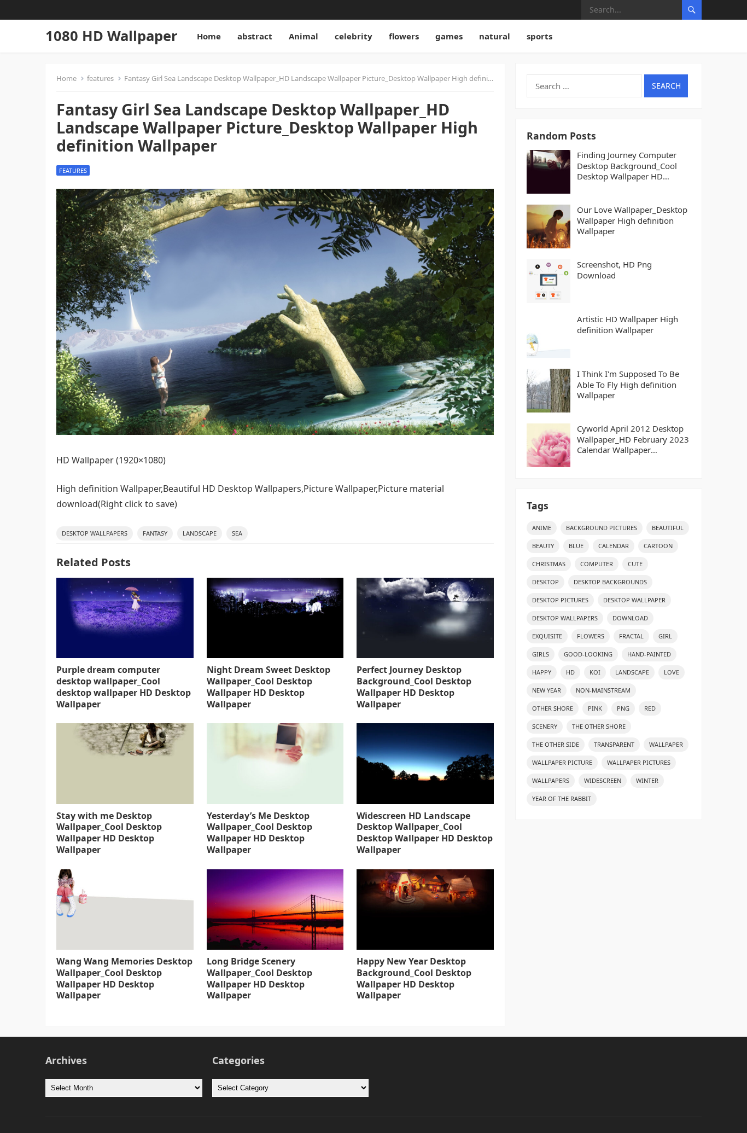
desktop (545, 582)
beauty (543, 546)
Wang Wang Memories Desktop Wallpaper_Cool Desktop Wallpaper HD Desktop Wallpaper (124, 978)
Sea (237, 533)
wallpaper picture (562, 762)
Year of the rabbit (561, 798)
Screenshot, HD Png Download (614, 270)
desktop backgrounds (610, 582)
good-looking (588, 654)
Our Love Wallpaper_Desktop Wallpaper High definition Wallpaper (632, 220)
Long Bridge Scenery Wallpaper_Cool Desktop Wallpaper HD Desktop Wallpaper (259, 978)
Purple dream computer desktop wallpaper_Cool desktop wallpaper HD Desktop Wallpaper (123, 687)
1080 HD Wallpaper (111, 35)
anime (541, 528)
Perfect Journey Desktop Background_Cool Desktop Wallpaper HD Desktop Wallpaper (414, 687)
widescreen (602, 780)
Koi (595, 672)
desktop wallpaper (634, 600)
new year (546, 690)
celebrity (353, 36)
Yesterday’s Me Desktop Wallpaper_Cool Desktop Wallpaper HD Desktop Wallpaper (259, 833)
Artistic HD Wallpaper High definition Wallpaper (627, 324)
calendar (613, 546)
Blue (576, 546)
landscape (200, 533)
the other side (555, 744)
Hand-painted (649, 654)
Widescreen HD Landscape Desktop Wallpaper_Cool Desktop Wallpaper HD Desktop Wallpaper (425, 833)
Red (650, 708)
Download (630, 618)
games (449, 36)
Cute (635, 564)
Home (209, 36)
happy (541, 672)
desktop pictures (560, 600)
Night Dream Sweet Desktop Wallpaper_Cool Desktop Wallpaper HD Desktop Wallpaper (268, 687)
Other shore (552, 708)
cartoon (658, 546)
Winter (647, 780)
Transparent (614, 744)
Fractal (631, 636)
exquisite (547, 636)
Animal (303, 36)
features (100, 78)
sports (539, 36)
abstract (254, 36)
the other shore (599, 726)
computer (596, 564)
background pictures (601, 528)
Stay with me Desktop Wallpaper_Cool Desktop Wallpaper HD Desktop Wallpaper (109, 833)
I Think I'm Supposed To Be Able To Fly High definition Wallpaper (628, 384)
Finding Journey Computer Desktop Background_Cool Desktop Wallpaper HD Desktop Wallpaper (627, 166)
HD (570, 672)
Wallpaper (666, 744)
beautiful (668, 528)
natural (494, 36)
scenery (544, 726)
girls (540, 654)
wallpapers (550, 780)
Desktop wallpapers (94, 533)
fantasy (155, 533)
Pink (595, 708)
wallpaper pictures (638, 762)
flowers (404, 36)
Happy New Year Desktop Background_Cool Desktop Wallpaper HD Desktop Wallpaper (414, 978)
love (671, 672)
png (623, 708)
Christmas (548, 564)
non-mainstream (603, 690)
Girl (665, 636)
